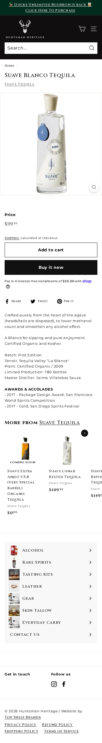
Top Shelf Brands (23, 717)
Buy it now (51, 267)
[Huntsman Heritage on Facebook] (64, 684)
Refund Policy (57, 724)
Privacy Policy (20, 724)
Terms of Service (61, 731)
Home (9, 66)
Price (10, 214)
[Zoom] (94, 187)
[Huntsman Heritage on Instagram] (54, 684)
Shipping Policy (22, 731)
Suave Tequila (19, 84)
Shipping (12, 238)
